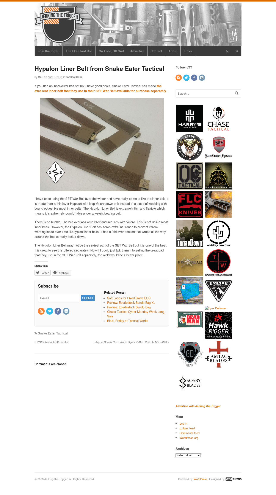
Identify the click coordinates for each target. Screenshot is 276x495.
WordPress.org (189, 438)
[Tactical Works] (218, 273)
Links (188, 51)
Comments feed (189, 433)
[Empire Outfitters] (218, 302)
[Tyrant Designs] (218, 216)
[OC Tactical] (189, 187)
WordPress (200, 479)
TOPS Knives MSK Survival (52, 342)
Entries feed (187, 428)
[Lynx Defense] (215, 308)
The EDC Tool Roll (79, 51)
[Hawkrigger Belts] (218, 337)
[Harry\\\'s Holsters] (189, 130)
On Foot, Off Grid (111, 51)
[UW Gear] (189, 273)
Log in (183, 423)
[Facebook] (58, 311)
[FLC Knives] (189, 216)
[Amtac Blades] (218, 366)
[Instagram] (66, 311)
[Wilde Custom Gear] (189, 158)
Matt (40, 77)
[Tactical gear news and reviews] (59, 40)
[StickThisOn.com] (189, 331)
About (172, 51)
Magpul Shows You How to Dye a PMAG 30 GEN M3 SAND (131, 342)
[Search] (236, 93)
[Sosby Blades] (189, 394)
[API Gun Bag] (189, 302)
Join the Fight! (49, 51)
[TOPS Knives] (218, 187)
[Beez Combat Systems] (218, 158)
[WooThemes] (234, 479)
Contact (156, 51)
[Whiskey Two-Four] (218, 245)
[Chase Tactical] (218, 130)
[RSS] (41, 311)
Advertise (137, 51)
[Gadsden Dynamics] (189, 366)
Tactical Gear (74, 77)
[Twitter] (49, 311)
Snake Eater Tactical (53, 333)
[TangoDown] (189, 245)
